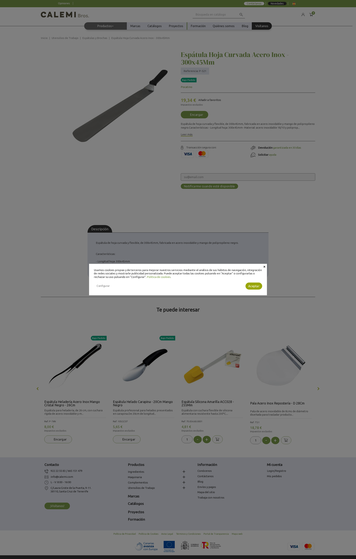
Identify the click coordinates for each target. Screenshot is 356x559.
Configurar (103, 285)
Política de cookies (159, 276)
